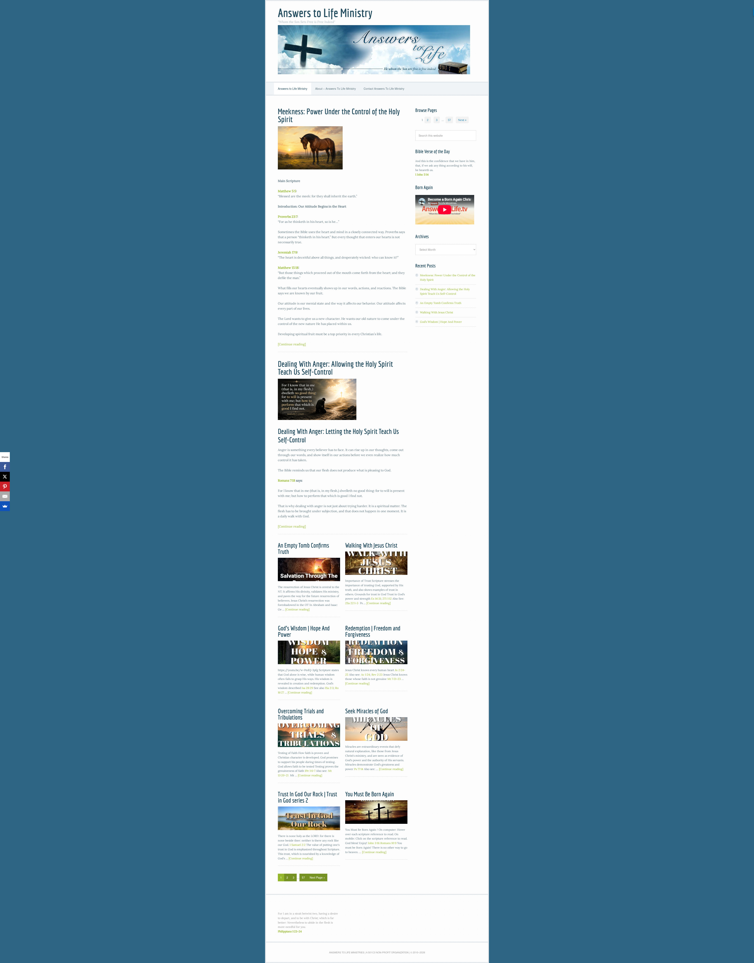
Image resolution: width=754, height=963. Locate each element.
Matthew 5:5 (287, 191)
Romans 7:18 (286, 480)
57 (303, 877)
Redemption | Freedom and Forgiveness (372, 631)
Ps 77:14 (358, 769)
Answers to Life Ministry (325, 12)
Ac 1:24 (365, 674)
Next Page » (317, 877)
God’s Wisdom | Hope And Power (304, 631)
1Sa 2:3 (329, 688)
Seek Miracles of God (366, 710)
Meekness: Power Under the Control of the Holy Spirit (339, 115)
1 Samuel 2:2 (298, 845)
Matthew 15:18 (288, 268)
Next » (462, 120)
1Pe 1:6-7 (310, 771)
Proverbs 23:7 (287, 217)
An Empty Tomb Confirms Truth (303, 548)
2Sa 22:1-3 (351, 603)
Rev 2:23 (377, 674)
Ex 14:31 (376, 598)
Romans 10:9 (388, 843)
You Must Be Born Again (369, 793)
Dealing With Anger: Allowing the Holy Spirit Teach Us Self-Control (335, 367)
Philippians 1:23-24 (290, 931)
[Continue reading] (292, 344)
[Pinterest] (5, 486)
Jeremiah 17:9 (287, 252)
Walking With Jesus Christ (371, 545)
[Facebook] (5, 467)
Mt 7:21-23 (394, 679)
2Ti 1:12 (387, 598)
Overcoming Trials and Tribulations (301, 714)
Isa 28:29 (307, 688)
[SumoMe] (5, 506)
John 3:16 (374, 843)
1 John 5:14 (422, 174)
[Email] (5, 496)
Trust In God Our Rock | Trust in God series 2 (307, 797)
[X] (5, 477)
